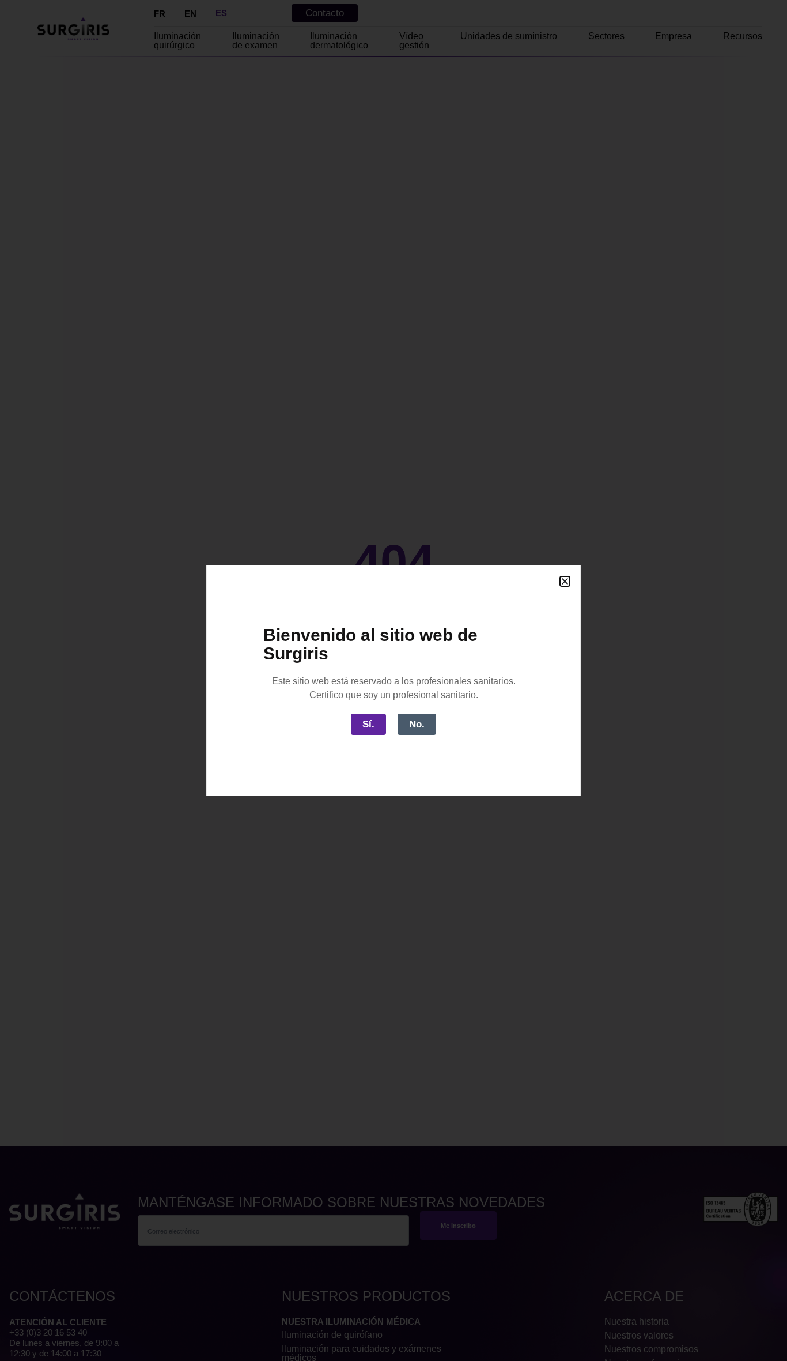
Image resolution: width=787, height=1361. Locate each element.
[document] (393, 680)
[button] (565, 581)
